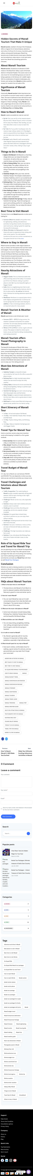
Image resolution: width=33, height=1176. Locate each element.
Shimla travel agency (9, 1074)
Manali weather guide (11, 706)
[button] (26, 3)
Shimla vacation (8, 1078)
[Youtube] (14, 1160)
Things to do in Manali (12, 725)
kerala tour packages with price (12, 1007)
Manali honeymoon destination (15, 680)
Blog (2, 1139)
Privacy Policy (5, 1126)
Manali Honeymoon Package (13, 684)
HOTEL (7, 910)
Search (6, 827)
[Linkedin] (6, 1160)
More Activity (5, 1149)
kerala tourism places (9, 982)
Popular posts (8, 844)
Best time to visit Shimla (10, 957)
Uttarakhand (22, 1095)
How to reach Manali (11, 673)
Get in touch (4, 1152)
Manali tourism (10, 695)
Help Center (4, 1119)
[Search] (28, 833)
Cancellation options (7, 1124)
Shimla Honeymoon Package (11, 1070)
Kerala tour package (9, 990)
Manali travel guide (11, 699)
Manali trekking (10, 703)
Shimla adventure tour (10, 1053)
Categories (7, 897)
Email (3, 798)
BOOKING (5, 34)
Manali (24, 673)
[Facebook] (2, 1160)
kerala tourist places (9, 986)
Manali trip (22, 703)
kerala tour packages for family (12, 1003)
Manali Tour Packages (12, 560)
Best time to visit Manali (12, 666)
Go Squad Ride (8, 961)
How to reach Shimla (9, 978)
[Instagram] (10, 1160)
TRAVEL (7, 922)
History (3, 1137)
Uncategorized (9, 928)
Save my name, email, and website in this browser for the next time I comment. (17, 809)
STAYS (7, 916)
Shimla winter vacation (10, 1082)
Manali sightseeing (11, 692)
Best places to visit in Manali (14, 662)
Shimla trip (22, 1074)
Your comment (5, 774)
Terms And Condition (7, 1121)
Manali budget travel (11, 677)
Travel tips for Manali (12, 729)
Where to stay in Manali (12, 732)
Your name (4, 790)
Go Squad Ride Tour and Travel (12, 969)
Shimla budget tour (9, 1057)
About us (3, 1134)
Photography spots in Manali (14, 714)
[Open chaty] (28, 1172)
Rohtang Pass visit (10, 717)
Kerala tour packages (9, 994)
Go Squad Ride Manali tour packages (16, 669)
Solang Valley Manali (11, 721)
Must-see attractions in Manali (14, 710)
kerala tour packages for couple (12, 999)
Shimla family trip (9, 1066)
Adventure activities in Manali (14, 658)
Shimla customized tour (10, 1061)
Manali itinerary (10, 688)
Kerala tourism (23, 978)
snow (22, 238)
